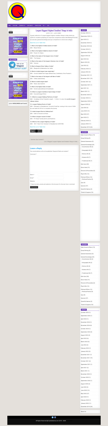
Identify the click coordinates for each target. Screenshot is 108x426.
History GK (85, 154)
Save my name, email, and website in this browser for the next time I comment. (53, 184)
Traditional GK (86, 161)
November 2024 (85, 46)
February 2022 (85, 68)
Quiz (48, 25)
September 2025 (85, 36)
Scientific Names (85, 189)
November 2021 (85, 78)
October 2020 (85, 98)
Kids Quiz (83, 164)
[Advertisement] (73, 12)
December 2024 (85, 42)
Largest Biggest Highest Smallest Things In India (54, 30)
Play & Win (15, 25)
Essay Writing (84, 138)
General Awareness (86, 141)
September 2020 (85, 101)
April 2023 (84, 59)
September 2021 (85, 85)
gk (43, 25)
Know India (84, 167)
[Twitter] (53, 417)
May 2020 (83, 114)
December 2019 (85, 127)
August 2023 (84, 55)
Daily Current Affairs (86, 135)
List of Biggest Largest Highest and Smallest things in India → (61, 141)
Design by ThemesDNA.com (54, 423)
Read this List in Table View (37, 42)
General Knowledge (86, 144)
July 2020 (83, 107)
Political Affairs (85, 177)
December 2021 (85, 75)
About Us (83, 411)
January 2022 (85, 72)
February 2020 (85, 120)
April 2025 (84, 39)
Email (32, 178)
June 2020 (84, 111)
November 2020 (85, 94)
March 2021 (84, 91)
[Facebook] (55, 417)
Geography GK (86, 150)
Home (10, 25)
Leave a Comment (58, 33)
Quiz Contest (30, 25)
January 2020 (85, 124)
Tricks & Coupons (86, 192)
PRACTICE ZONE (38, 25)
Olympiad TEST (22, 25)
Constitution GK (86, 146)
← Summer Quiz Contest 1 (36, 139)
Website (32, 181)
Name (32, 174)
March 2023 (84, 62)
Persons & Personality (87, 170)
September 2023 (85, 52)
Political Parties (86, 179)
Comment (33, 154)
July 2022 (83, 65)
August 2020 (84, 104)
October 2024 (85, 49)
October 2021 (85, 81)
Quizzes (83, 186)
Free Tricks (69, 420)
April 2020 (84, 117)
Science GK (85, 157)
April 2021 (84, 88)
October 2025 (85, 33)
